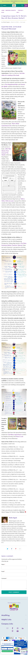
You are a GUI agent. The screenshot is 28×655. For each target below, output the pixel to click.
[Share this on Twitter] (7, 549)
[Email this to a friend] (20, 549)
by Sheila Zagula (5, 22)
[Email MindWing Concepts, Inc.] (7, 628)
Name (3, 564)
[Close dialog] (26, 641)
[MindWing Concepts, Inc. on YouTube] (17, 631)
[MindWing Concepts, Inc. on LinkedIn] (23, 628)
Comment (4, 578)
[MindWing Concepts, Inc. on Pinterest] (12, 631)
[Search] (22, 5)
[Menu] (1, 5)
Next (18, 12)
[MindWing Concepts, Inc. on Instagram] (17, 628)
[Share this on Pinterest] (16, 549)
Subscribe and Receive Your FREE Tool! (7, 651)
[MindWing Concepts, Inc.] (14, 5)
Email (3, 571)
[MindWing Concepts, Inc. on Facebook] (12, 628)
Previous (20, 10)
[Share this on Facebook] (11, 549)
